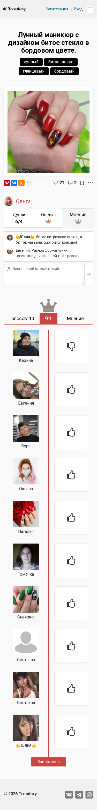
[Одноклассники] (21, 183)
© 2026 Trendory (20, 793)
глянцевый (33, 71)
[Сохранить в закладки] (82, 183)
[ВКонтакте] (14, 183)
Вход (78, 9)
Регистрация (57, 9)
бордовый (64, 71)
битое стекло (60, 61)
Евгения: (23, 250)
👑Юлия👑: (25, 237)
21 (61, 182)
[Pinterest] (7, 183)
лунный (31, 61)
